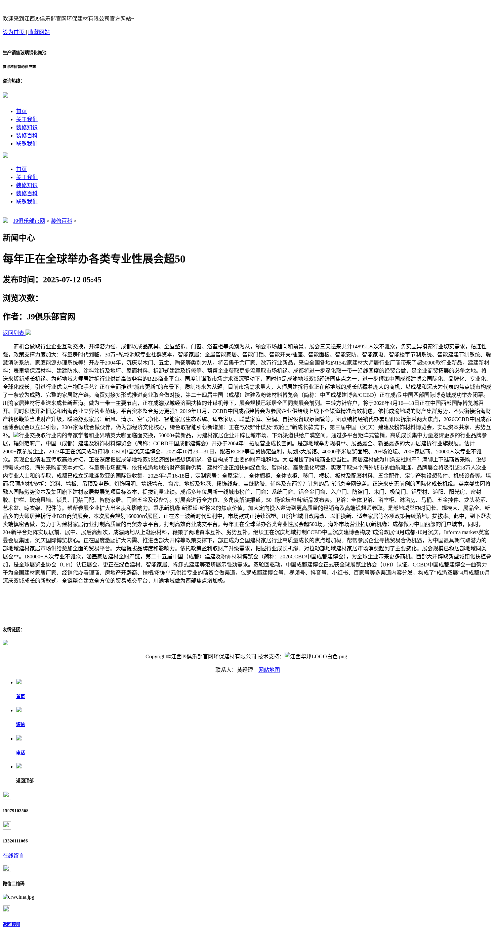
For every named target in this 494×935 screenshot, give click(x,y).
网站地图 (269, 670)
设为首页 (14, 32)
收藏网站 (39, 32)
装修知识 (27, 127)
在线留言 (13, 856)
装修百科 (27, 135)
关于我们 (27, 119)
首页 (21, 111)
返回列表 (13, 333)
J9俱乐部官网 (29, 221)
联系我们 (27, 143)
